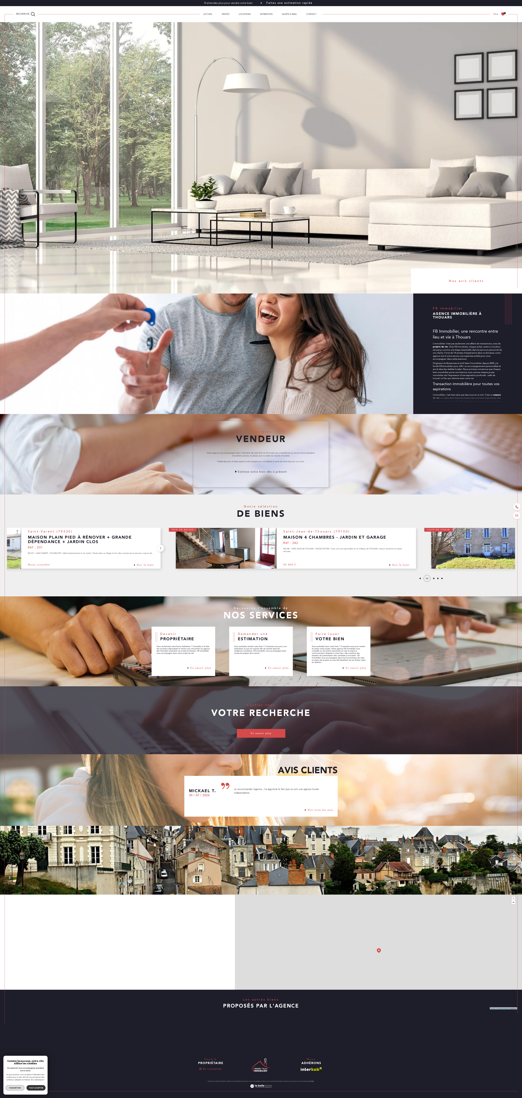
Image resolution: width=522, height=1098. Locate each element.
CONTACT (311, 14)
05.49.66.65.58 (49, 938)
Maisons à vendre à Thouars (183, 1026)
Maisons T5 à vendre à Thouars (360, 1026)
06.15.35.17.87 (49, 930)
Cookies (311, 1081)
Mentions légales (277, 1081)
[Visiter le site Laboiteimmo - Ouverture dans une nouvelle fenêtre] (261, 1089)
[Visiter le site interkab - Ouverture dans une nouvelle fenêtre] (311, 1069)
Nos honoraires (254, 1081)
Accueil (207, 14)
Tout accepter (36, 1088)
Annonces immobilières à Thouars (276, 1026)
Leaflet (492, 1008)
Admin (286, 1081)
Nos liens (293, 1081)
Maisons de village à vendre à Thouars (189, 1032)
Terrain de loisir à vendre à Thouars (187, 1042)
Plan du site (265, 1081)
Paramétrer (15, 1088)
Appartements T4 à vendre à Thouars (363, 1032)
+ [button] (513, 898)
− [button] (513, 902)
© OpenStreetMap (502, 1008)
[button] (34, 548)
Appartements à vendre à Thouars (186, 1037)
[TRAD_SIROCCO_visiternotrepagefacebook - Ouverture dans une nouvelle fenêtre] (41, 981)
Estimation (266, 14)
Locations (245, 14)
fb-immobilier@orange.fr (56, 947)
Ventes (225, 14)
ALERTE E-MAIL (289, 14)
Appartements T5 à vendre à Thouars (363, 1037)
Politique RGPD (302, 1081)
